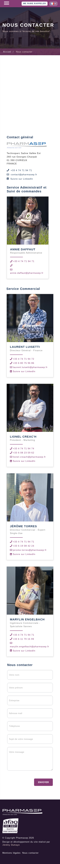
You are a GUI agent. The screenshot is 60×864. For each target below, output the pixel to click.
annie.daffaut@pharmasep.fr (26, 273)
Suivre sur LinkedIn (21, 179)
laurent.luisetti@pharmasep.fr (30, 367)
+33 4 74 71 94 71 (21, 170)
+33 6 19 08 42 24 (23, 546)
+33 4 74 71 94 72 (23, 359)
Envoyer (43, 782)
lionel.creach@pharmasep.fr (29, 457)
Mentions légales (11, 853)
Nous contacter (30, 853)
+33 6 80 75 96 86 (23, 363)
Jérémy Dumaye (11, 845)
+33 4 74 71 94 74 (23, 448)
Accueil (7, 52)
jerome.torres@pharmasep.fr (30, 550)
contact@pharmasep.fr (24, 174)
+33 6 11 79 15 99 (23, 639)
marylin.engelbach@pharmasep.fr (29, 646)
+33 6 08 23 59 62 (23, 452)
